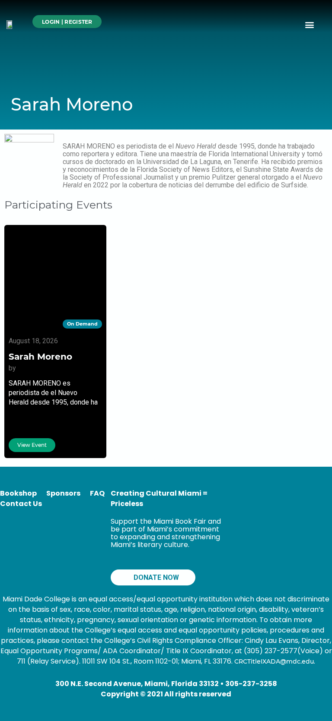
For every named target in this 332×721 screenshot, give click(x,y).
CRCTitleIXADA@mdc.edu (274, 661)
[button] (310, 24)
